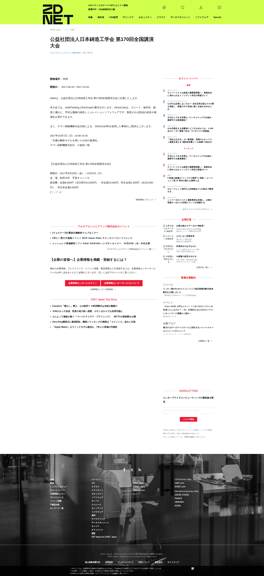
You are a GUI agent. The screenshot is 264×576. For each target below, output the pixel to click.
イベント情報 (69, 30)
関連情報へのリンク (144, 200)
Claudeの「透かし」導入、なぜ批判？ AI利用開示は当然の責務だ (84, 306)
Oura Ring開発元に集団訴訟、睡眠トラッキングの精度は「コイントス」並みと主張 (93, 322)
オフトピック (97, 530)
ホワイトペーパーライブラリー (196, 209)
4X (134, 479)
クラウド (161, 17)
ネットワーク (97, 508)
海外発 (101, 17)
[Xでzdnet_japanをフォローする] (132, 470)
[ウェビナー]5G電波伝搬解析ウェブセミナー (75, 233)
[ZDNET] (64, 12)
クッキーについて (125, 562)
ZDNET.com (180, 487)
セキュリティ (145, 17)
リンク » (55, 192)
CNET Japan (189, 437)
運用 (93, 515)
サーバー (95, 501)
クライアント (97, 490)
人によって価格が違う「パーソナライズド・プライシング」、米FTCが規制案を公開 (94, 316)
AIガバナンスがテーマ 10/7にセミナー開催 (108, 5)
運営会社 (159, 562)
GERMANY (179, 502)
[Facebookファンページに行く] (124, 470)
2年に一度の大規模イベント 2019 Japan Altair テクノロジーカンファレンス (92, 238)
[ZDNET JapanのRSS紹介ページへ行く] (139, 470)
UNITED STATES (182, 495)
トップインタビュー (58, 487)
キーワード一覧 (57, 508)
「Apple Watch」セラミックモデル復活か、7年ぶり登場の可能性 (84, 327)
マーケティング (98, 519)
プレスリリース (57, 497)
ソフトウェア (201, 17)
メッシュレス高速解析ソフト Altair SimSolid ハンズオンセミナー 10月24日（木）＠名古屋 (101, 243)
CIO (93, 483)
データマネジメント (180, 17)
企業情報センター (57, 494)
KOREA (178, 506)
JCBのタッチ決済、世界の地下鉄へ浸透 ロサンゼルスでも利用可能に (87, 311)
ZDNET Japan (55, 30)
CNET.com (179, 483)
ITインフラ (128, 17)
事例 (52, 483)
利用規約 (109, 562)
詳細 (115, 573)
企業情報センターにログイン (82, 283)
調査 (93, 533)
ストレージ (96, 505)
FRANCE (178, 498)
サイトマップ (173, 562)
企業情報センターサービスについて (121, 283)
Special (217, 17)
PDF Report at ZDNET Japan (104, 537)
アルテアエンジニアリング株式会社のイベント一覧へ (130, 249)
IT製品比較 (54, 505)
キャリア (95, 526)
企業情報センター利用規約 (101, 289)
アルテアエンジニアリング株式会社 (65, 53)
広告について (144, 562)
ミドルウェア (97, 512)
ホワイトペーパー (57, 490)
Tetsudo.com (139, 490)
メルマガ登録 (188, 419)
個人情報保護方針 (92, 562)
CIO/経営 (113, 17)
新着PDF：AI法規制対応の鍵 (101, 9)
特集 (90, 17)
